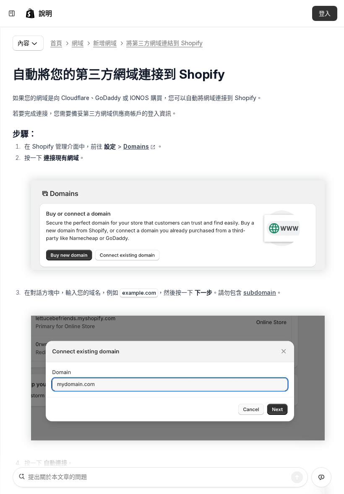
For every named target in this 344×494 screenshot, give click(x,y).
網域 (77, 42)
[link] (38, 13)
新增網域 (105, 42)
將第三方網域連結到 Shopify (164, 42)
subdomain (259, 292)
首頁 (56, 42)
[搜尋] (297, 477)
